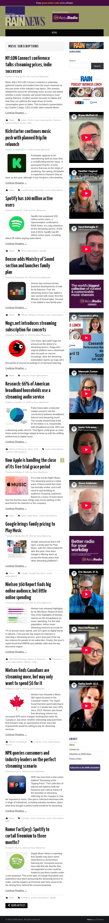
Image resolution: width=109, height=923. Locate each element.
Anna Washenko (41, 76)
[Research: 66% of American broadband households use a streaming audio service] (16, 415)
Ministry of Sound (36, 315)
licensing (25, 818)
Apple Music (32, 516)
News (11, 120)
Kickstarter (39, 190)
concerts (25, 375)
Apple (23, 516)
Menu (54, 33)
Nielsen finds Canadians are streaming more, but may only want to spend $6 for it (29, 677)
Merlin (30, 120)
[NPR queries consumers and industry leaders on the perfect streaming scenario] (16, 785)
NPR (7, 821)
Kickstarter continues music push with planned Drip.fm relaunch (28, 138)
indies (24, 120)
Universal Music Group (15, 123)
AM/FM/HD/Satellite (18, 659)
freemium (57, 659)
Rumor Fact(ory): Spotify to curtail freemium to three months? (27, 836)
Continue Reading (16, 113)
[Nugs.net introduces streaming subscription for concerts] (16, 348)
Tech (36, 449)
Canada (37, 742)
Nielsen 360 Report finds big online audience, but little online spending (28, 591)
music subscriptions (43, 120)
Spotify (43, 251)
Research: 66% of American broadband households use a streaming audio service (27, 391)
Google (24, 573)
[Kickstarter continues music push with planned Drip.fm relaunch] (16, 163)
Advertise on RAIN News (80, 754)
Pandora (57, 120)
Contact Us (74, 749)
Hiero (89, 919)
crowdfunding (27, 190)
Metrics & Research (18, 449)
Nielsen (27, 662)
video (29, 123)
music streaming (37, 818)
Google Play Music (37, 573)
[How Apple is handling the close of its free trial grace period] (16, 485)
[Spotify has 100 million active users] (16, 224)
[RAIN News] (54, 16)
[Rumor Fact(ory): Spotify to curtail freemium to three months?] (16, 861)
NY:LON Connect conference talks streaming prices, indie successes (28, 65)
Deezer (24, 315)
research (9, 452)
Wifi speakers (20, 452)
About (72, 744)
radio (34, 662)
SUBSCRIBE (75, 51)
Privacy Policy (75, 758)
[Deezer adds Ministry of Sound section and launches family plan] (16, 291)
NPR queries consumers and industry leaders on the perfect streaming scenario (30, 760)
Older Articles (18, 905)
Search (72, 61)
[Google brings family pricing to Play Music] (16, 549)
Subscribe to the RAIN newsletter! (84, 768)
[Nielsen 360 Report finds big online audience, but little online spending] (16, 615)
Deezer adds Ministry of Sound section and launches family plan (29, 266)
